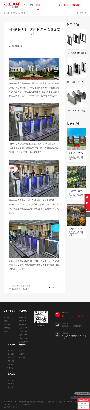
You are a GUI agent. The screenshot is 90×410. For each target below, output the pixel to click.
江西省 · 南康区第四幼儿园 (24, 286)
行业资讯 (22, 357)
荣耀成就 (7, 328)
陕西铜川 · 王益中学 (22, 289)
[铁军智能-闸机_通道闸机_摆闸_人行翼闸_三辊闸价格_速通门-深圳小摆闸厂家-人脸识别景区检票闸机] (11, 5)
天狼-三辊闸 (23, 328)
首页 (7, 13)
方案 (31, 5)
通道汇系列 (23, 338)
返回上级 (82, 13)
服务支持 (10, 387)
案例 (38, 5)
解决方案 (10, 380)
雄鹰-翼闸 (22, 324)
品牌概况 (7, 317)
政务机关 (10, 368)
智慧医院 (10, 361)
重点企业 (10, 371)
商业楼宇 (10, 350)
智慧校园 (22, 13)
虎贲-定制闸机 (24, 335)
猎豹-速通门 (23, 317)
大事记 (21, 354)
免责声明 (7, 407)
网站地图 (16, 407)
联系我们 (10, 383)
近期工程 (22, 350)
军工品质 (7, 324)
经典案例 (14, 13)
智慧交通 (10, 364)
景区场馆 (10, 354)
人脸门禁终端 (24, 342)
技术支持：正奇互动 (27, 404)
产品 (25, 5)
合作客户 (7, 331)
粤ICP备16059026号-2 (64, 402)
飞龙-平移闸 (23, 331)
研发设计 (7, 321)
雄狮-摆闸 (22, 321)
